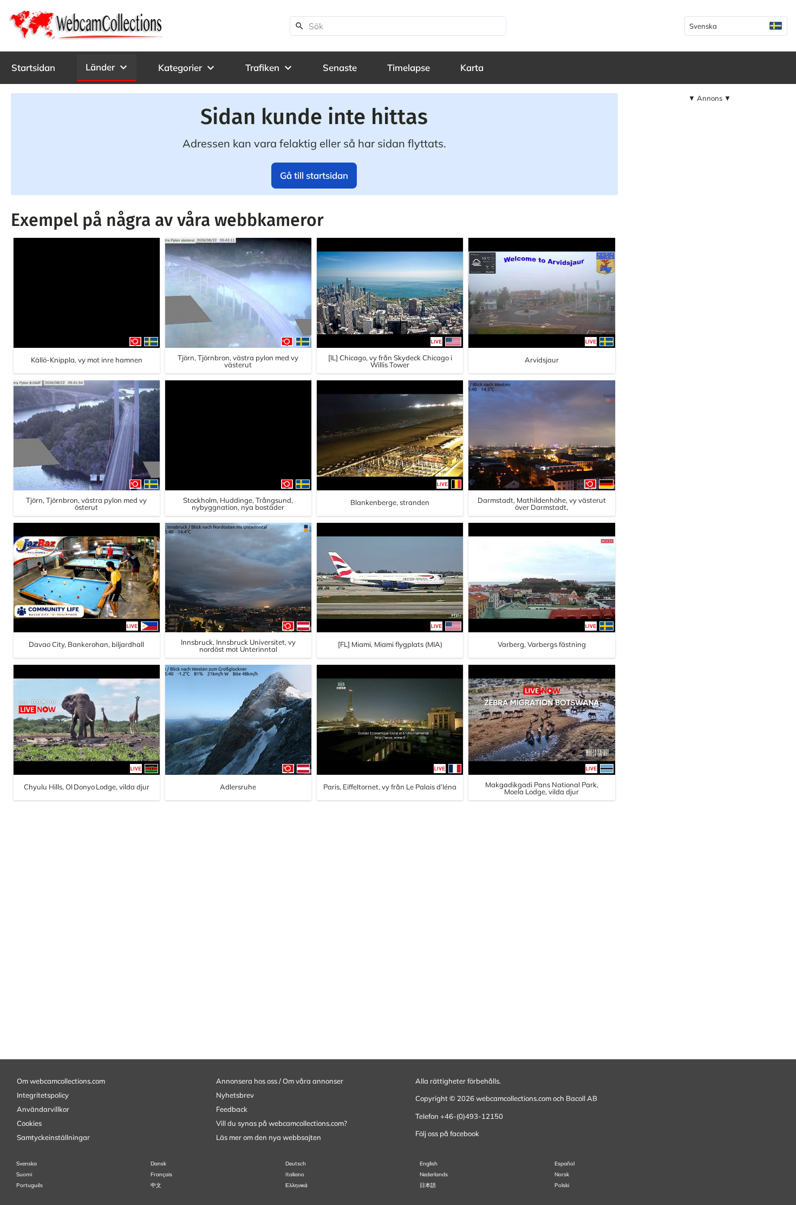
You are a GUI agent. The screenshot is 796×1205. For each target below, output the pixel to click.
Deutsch (295, 1163)
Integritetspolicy (43, 1095)
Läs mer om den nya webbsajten (268, 1137)
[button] (106, 67)
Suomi (24, 1174)
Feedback (231, 1109)
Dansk (158, 1163)
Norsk (561, 1174)
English (429, 1163)
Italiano (294, 1174)
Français (161, 1174)
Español (564, 1163)
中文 (156, 1185)
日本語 (428, 1185)
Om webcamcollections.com (61, 1081)
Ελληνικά (296, 1185)
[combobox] (735, 26)
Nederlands (434, 1174)
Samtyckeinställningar (53, 1137)
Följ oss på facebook (447, 1133)
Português (29, 1185)
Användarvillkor (43, 1109)
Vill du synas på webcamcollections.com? (281, 1123)
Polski (561, 1185)
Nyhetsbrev (235, 1095)
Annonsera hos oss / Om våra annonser (279, 1081)
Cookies (29, 1123)
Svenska (26, 1163)
